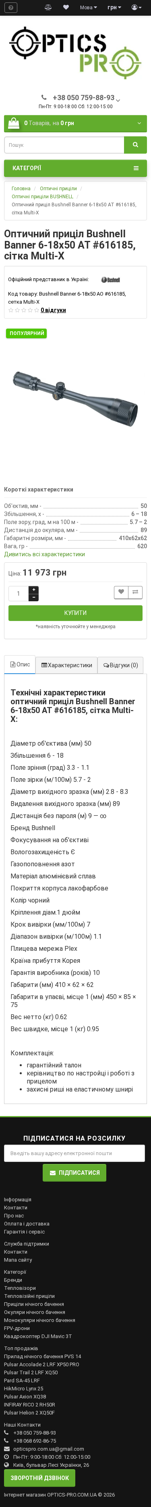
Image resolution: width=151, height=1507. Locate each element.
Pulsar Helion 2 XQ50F (29, 1413)
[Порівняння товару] (48, 7)
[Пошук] (135, 145)
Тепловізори (20, 1288)
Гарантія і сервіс (24, 1232)
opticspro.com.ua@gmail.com (48, 1449)
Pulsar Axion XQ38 (25, 1397)
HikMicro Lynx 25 (23, 1389)
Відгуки (124, 665)
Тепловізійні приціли (29, 1296)
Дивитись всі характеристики (44, 554)
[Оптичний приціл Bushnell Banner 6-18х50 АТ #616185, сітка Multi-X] (75, 398)
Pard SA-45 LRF (22, 1380)
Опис (23, 664)
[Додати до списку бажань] (121, 592)
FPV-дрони (17, 1328)
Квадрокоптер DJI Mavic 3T (38, 1336)
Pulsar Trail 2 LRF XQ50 (31, 1372)
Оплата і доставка (27, 1224)
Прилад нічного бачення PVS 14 (42, 1356)
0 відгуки (53, 310)
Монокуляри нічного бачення (39, 1320)
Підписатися (79, 1173)
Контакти (15, 1208)
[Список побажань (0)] (66, 7)
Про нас (14, 1216)
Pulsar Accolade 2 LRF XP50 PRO (41, 1364)
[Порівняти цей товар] (135, 592)
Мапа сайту (18, 1260)
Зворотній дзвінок (39, 1478)
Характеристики (70, 665)
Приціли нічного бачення (34, 1304)
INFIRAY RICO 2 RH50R (29, 1405)
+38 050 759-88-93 (34, 1433)
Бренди (13, 1280)
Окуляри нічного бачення (34, 1312)
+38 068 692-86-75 (34, 1441)
